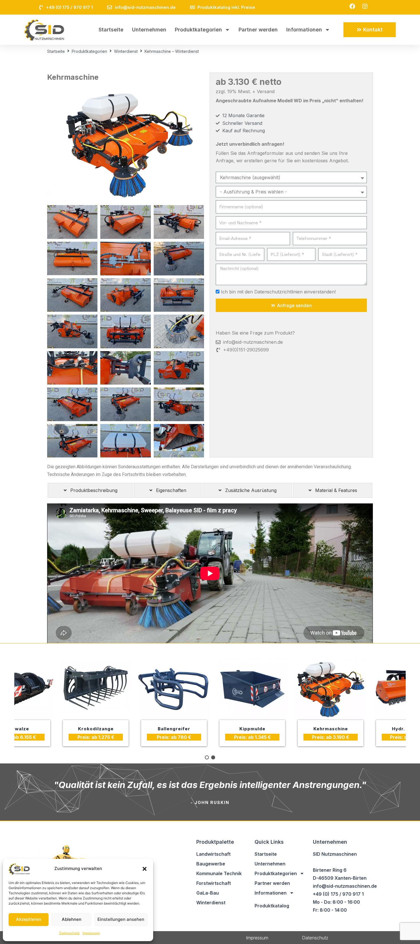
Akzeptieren (28, 919)
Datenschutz (69, 933)
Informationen (304, 30)
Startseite (111, 30)
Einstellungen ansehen (120, 919)
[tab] (90, 490)
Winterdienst (126, 51)
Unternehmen (149, 30)
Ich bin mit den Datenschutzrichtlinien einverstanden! (278, 292)
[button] (144, 869)
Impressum (91, 933)
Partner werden (258, 30)
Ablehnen (71, 919)
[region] (210, 703)
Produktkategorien (198, 30)
